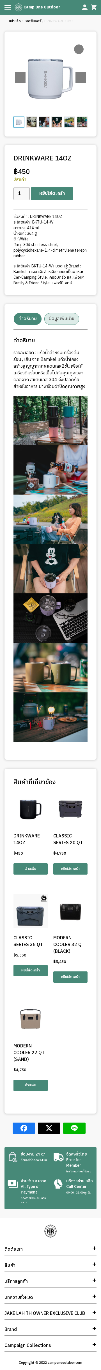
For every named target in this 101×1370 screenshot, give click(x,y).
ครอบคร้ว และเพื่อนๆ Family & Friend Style (48, 280)
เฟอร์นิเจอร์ (32, 21)
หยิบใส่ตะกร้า (52, 193)
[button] (80, 77)
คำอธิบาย (28, 319)
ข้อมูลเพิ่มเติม (61, 319)
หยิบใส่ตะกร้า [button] (70, 868)
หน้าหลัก (15, 21)
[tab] (28, 319)
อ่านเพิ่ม (30, 868)
